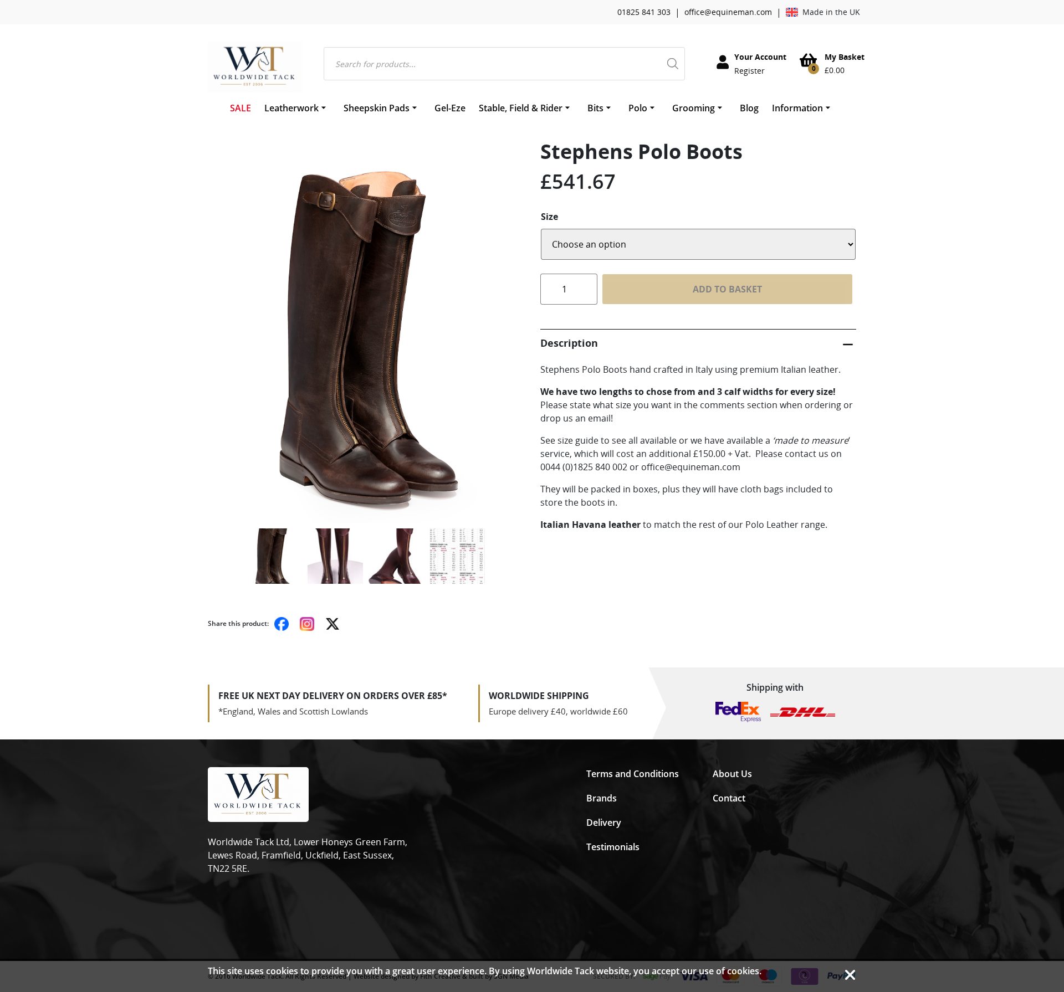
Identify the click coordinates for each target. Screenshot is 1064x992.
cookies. (744, 971)
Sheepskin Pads (377, 108)
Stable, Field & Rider (520, 108)
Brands (601, 798)
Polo (637, 108)
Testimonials (613, 847)
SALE (240, 108)
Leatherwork (291, 108)
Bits (595, 108)
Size (549, 216)
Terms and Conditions (632, 774)
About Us (732, 774)
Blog (749, 108)
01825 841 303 (644, 12)
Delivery (603, 822)
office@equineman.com (728, 12)
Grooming (693, 108)
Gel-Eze (450, 108)
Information (797, 108)
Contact (729, 798)
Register (749, 70)
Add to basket (727, 289)
